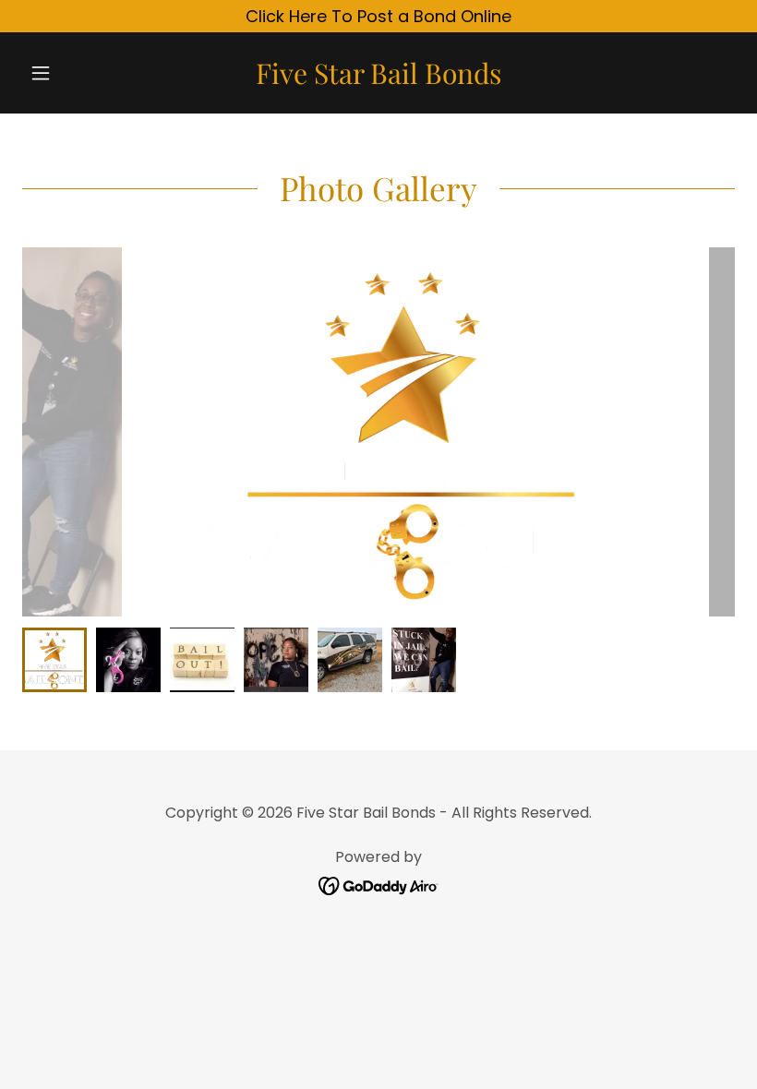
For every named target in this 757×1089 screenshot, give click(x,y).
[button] (75, 72)
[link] (378, 78)
